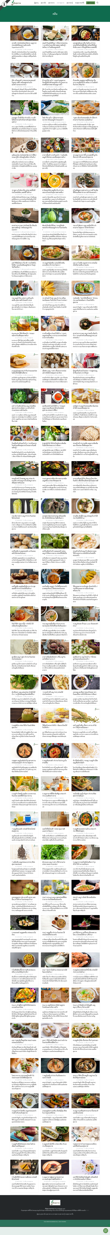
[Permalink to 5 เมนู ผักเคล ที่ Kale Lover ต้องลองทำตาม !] (86, 613)
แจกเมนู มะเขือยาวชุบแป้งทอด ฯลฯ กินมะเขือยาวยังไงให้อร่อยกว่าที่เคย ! (85, 693)
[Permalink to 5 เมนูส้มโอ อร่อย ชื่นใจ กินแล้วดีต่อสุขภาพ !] (24, 715)
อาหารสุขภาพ (60, 3)
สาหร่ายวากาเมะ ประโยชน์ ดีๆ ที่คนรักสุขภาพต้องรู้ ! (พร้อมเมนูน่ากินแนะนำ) (24, 227)
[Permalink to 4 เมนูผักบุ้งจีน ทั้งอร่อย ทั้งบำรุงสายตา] (86, 1030)
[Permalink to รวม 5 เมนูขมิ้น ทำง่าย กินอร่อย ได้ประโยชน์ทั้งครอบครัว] (55, 922)
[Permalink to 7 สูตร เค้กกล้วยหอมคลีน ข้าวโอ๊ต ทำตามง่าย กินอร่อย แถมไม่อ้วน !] (86, 107)
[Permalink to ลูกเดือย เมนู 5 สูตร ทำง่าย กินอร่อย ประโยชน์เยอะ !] (24, 647)
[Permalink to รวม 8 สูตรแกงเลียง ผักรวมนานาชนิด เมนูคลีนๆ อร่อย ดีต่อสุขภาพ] (55, 468)
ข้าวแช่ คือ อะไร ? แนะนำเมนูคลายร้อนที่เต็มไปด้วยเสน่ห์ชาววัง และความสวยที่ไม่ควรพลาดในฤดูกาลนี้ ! (54, 82)
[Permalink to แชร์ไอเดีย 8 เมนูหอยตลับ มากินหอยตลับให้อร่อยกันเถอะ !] (24, 541)
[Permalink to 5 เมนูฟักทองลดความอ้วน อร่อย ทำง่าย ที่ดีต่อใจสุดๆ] (86, 819)
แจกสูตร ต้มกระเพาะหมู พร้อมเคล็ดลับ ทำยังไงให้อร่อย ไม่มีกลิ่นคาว (54, 517)
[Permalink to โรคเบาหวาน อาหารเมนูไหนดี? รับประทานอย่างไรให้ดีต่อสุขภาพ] (24, 1065)
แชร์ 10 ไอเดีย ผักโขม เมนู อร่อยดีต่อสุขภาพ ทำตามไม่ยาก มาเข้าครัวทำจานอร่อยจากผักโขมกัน (24, 408)
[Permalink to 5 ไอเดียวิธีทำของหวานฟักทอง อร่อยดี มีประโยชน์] (24, 1167)
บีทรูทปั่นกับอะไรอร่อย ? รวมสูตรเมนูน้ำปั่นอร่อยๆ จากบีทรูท (85, 372)
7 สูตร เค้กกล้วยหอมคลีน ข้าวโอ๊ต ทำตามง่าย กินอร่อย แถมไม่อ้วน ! (85, 119)
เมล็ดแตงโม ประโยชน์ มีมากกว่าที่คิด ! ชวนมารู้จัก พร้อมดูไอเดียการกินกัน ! (24, 156)
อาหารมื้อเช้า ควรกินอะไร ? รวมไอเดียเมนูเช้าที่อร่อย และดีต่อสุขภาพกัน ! (54, 156)
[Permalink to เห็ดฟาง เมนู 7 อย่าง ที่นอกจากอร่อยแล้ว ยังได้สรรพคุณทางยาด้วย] (55, 360)
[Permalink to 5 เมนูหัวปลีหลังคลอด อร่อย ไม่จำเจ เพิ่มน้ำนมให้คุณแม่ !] (24, 1134)
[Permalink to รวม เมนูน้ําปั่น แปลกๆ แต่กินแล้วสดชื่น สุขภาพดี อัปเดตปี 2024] (24, 288)
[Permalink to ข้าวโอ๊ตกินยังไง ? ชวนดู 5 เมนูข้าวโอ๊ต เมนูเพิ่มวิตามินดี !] (86, 750)
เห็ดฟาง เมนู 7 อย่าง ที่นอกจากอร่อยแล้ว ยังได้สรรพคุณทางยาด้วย (54, 372)
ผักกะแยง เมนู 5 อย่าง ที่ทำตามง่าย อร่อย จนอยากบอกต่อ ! (53, 863)
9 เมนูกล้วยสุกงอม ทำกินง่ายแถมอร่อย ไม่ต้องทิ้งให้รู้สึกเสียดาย (24, 372)
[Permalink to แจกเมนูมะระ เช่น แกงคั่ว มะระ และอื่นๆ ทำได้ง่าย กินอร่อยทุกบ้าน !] (24, 887)
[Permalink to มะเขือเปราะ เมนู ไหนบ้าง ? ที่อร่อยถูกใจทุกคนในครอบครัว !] (86, 647)
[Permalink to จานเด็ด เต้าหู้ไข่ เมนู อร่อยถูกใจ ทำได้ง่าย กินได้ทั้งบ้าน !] (86, 506)
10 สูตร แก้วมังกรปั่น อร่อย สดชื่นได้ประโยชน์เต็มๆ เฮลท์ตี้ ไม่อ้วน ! (23, 191)
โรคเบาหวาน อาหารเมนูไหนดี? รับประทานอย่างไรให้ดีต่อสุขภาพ (23, 1076)
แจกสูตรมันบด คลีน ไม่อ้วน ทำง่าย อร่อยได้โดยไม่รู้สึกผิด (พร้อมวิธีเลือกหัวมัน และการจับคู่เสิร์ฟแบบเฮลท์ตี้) (85, 45)
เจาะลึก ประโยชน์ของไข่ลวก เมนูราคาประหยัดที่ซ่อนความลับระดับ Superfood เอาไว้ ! (24, 45)
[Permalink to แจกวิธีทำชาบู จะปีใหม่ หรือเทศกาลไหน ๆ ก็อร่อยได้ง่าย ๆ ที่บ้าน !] (86, 922)
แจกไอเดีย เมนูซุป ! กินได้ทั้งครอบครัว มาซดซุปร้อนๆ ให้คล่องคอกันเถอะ (54, 587)
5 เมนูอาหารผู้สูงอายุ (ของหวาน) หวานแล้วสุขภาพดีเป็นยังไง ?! (53, 1178)
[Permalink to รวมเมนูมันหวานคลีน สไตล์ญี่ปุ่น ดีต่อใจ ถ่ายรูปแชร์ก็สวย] (55, 1100)
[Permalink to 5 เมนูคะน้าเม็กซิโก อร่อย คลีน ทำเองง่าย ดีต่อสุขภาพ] (55, 1134)
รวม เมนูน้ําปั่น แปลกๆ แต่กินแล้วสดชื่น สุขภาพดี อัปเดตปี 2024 (23, 299)
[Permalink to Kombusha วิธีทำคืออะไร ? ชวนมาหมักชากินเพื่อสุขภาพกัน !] (24, 323)
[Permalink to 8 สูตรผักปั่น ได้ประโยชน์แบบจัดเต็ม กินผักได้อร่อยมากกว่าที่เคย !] (55, 433)
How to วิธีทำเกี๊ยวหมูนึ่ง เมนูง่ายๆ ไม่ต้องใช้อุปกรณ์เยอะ (85, 1076)
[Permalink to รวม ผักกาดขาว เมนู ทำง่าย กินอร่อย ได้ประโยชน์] (24, 506)
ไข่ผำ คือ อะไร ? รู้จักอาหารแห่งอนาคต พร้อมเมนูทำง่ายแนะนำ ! (53, 119)
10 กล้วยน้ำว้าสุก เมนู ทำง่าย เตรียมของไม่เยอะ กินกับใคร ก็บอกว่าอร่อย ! (54, 299)
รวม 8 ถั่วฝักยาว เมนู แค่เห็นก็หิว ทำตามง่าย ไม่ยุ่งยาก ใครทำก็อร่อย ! (84, 226)
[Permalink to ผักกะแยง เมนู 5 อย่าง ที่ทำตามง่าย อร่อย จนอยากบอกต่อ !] (55, 852)
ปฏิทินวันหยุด (90, 3)
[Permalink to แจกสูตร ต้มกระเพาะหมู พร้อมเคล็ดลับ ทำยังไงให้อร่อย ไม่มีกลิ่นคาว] (55, 506)
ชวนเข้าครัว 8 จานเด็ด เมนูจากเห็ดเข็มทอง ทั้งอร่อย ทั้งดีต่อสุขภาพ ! (85, 444)
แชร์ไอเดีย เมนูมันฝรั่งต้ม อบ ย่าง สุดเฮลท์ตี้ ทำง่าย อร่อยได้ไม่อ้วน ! (23, 587)
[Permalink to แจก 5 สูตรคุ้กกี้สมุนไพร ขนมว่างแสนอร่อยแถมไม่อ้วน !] (24, 1030)
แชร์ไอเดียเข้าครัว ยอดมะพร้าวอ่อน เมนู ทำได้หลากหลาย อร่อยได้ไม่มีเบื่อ (54, 552)
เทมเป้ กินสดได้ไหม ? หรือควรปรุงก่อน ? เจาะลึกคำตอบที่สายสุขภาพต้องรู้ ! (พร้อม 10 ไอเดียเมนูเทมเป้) (54, 45)
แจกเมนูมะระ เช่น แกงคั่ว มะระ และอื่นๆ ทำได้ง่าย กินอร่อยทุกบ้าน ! (24, 898)
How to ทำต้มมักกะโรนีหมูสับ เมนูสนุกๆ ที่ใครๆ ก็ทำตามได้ (84, 1006)
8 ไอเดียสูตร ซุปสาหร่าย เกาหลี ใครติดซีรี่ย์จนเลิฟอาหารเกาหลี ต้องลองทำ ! (85, 191)
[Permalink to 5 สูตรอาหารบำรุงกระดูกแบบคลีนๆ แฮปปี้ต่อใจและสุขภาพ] (86, 1134)
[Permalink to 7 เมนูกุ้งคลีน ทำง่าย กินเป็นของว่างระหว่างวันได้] (55, 1065)
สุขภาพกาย (51, 3)
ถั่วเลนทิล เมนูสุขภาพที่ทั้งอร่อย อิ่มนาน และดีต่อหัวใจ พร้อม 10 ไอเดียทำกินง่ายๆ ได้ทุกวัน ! (85, 82)
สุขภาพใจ (43, 3)
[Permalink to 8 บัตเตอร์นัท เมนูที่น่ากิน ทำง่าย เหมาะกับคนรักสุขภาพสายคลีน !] (55, 180)
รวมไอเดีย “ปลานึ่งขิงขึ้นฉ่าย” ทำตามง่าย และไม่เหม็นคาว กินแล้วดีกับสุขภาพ (85, 300)
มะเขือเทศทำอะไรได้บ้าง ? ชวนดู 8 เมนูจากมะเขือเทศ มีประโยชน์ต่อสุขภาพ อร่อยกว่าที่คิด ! (53, 408)
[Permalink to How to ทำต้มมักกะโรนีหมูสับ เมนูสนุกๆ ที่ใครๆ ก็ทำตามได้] (86, 995)
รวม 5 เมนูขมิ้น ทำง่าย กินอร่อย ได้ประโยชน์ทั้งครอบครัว (53, 933)
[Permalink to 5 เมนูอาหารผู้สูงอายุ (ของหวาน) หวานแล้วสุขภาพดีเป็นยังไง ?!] (55, 1167)
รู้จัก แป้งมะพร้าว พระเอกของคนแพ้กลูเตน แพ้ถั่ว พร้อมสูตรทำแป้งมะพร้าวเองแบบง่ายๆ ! (23, 82)
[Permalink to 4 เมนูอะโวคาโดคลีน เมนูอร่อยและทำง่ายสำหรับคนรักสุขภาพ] (24, 1100)
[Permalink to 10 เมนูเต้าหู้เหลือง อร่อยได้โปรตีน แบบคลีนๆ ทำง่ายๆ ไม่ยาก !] (55, 253)
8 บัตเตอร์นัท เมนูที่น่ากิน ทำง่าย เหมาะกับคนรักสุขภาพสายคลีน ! (53, 191)
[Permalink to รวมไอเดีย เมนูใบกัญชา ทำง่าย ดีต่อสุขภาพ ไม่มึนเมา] (86, 783)
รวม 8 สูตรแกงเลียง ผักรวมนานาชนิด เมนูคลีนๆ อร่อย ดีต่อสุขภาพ (54, 479)
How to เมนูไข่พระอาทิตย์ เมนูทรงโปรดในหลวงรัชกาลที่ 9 (53, 1006)
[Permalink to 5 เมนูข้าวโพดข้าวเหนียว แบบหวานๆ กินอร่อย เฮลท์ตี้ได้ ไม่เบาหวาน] (24, 783)
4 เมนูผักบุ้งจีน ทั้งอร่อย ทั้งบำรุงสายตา (85, 1040)
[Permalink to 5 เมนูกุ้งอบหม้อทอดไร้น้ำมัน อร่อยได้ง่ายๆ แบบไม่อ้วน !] (86, 960)
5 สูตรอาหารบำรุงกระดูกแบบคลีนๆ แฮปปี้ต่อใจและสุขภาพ (84, 1145)
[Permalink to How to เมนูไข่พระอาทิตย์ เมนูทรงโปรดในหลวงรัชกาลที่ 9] (55, 995)
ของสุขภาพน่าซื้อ (79, 3)
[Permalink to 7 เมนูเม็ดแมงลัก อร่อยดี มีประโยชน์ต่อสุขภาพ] (24, 819)
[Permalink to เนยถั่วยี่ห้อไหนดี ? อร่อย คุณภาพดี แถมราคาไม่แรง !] (55, 819)
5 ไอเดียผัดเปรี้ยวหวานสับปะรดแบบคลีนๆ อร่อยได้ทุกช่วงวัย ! (23, 971)
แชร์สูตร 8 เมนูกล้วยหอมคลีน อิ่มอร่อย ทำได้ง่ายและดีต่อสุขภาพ (85, 407)
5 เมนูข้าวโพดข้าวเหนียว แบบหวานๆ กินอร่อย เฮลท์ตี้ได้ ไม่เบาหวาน (24, 795)
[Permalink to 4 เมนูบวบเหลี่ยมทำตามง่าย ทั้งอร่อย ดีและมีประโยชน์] (86, 1100)
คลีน (55, 13)
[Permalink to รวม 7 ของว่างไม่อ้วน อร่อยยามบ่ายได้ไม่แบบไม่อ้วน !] (55, 960)
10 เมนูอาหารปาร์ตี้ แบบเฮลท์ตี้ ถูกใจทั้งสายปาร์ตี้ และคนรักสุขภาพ (85, 156)
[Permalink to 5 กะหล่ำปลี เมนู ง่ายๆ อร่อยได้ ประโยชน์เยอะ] (55, 682)
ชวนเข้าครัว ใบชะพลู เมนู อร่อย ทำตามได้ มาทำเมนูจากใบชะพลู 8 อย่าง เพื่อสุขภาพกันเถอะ (24, 480)
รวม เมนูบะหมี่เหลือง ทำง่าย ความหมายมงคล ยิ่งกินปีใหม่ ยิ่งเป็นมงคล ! (54, 625)
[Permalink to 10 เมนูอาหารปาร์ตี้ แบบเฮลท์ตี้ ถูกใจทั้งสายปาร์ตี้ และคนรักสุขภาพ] (86, 145)
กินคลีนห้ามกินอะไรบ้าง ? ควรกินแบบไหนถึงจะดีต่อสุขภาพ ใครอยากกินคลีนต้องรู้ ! (24, 445)
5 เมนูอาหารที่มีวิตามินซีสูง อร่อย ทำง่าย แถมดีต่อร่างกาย (54, 795)
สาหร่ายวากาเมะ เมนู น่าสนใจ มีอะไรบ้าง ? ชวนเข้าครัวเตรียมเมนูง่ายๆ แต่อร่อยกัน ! (85, 335)
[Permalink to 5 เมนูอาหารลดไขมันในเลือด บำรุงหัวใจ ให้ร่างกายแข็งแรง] (86, 852)
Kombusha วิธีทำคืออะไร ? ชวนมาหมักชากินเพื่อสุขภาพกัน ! (23, 334)
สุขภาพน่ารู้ (70, 3)
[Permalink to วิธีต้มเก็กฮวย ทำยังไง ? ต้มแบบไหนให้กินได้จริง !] (55, 715)
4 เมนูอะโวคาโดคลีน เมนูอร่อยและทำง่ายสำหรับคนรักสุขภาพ (24, 1112)
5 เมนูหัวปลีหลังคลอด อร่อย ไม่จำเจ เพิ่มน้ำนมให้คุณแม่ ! (23, 1145)
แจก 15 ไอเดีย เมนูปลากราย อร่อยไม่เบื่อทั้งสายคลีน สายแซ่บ (85, 264)
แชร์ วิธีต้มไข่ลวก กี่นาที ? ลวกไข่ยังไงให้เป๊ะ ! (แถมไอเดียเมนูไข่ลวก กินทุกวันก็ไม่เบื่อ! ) (24, 265)
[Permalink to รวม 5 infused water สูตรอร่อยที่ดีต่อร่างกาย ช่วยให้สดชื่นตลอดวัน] (55, 887)
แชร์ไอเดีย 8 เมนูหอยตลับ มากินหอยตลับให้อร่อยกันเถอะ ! (24, 552)
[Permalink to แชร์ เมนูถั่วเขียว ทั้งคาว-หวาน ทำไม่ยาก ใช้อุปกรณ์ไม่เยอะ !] (86, 715)
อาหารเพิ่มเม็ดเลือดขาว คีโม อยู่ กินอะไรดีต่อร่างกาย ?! (53, 658)
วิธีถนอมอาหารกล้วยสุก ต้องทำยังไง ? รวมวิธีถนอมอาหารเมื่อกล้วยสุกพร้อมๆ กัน (85, 588)
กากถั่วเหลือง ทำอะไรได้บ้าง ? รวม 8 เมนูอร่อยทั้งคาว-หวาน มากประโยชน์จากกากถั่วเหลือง (54, 335)
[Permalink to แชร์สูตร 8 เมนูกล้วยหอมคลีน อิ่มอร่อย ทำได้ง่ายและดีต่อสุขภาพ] (86, 396)
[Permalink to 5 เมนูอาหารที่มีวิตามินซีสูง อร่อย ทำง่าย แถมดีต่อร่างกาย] (55, 783)
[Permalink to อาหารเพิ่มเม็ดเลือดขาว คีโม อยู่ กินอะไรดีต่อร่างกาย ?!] (55, 647)
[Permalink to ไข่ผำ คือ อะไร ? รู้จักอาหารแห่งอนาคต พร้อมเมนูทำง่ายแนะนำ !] (55, 107)
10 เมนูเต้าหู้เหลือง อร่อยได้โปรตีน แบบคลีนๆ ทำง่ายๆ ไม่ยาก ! (53, 264)
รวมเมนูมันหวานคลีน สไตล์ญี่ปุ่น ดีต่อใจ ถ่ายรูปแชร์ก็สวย (54, 1112)
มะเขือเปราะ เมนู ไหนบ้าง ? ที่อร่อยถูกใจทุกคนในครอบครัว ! (84, 658)
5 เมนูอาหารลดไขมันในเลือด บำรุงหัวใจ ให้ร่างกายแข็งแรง (84, 863)
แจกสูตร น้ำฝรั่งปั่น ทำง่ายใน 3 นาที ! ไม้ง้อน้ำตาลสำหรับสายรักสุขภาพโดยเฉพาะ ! (24, 120)
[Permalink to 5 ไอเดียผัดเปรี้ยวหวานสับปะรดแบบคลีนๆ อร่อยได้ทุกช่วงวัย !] (24, 960)
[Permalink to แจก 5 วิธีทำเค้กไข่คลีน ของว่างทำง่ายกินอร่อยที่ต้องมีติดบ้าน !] (55, 1030)
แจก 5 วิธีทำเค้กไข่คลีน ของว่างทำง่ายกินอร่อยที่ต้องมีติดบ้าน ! (54, 1041)
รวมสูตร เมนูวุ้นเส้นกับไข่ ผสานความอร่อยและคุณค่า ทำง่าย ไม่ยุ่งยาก (24, 761)
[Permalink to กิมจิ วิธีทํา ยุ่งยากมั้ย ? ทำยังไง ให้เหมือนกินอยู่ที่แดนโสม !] (24, 613)
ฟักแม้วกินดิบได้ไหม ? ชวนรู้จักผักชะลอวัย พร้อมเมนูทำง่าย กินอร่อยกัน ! (54, 227)
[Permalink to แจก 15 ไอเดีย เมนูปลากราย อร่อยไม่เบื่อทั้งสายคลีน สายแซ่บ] (86, 253)
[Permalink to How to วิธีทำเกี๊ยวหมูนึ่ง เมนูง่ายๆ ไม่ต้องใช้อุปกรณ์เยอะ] (86, 1065)
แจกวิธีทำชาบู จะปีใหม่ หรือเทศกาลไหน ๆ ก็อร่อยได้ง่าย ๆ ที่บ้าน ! (84, 933)
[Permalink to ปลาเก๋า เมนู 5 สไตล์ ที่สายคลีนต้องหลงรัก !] (86, 887)
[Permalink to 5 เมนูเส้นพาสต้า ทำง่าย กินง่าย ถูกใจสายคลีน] (55, 750)
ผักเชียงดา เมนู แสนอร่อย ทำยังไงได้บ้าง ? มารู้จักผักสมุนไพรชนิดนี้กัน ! (23, 693)
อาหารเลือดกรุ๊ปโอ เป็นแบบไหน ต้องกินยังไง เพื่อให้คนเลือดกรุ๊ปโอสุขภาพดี (85, 479)
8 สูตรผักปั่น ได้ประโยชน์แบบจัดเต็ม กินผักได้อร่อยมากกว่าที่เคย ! (54, 444)
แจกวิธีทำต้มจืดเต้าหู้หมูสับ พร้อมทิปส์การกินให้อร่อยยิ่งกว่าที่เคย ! (85, 1178)
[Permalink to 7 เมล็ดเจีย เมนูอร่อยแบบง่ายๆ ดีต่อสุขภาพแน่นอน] (24, 852)
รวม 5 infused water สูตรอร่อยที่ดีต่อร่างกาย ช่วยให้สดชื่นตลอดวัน (54, 898)
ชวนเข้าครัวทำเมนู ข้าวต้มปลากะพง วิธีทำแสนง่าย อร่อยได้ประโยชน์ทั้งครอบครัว (84, 553)
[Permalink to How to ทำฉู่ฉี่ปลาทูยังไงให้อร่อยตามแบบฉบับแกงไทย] (24, 995)
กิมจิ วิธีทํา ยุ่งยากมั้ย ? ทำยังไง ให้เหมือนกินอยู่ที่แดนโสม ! (22, 625)
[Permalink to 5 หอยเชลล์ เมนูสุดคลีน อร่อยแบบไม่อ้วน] (24, 922)
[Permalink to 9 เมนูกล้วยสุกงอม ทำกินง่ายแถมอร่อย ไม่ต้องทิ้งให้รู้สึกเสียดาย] (24, 360)
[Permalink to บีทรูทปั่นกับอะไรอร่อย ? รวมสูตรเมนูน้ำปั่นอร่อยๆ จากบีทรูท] (86, 360)
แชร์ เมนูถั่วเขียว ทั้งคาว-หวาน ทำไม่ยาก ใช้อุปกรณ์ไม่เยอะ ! (84, 726)
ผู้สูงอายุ (36, 3)
